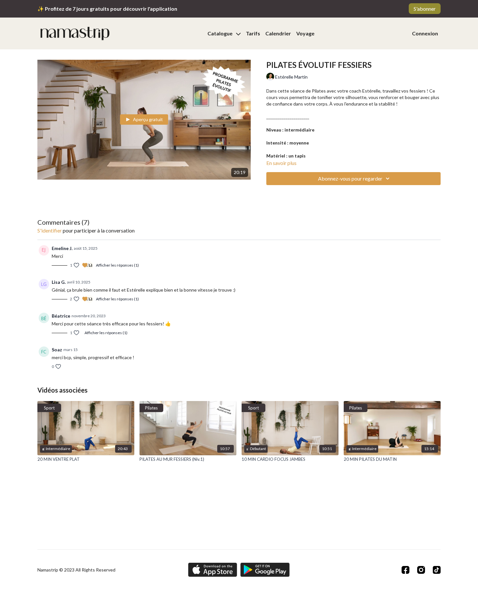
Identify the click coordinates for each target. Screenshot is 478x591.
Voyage (305, 33)
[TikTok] (437, 570)
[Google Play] (265, 569)
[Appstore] (212, 569)
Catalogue (220, 33)
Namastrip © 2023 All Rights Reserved (76, 570)
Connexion (425, 33)
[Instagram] (421, 570)
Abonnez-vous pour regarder (350, 178)
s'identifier (49, 230)
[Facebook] (405, 570)
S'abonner (425, 9)
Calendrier (278, 33)
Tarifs (253, 33)
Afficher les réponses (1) (117, 265)
